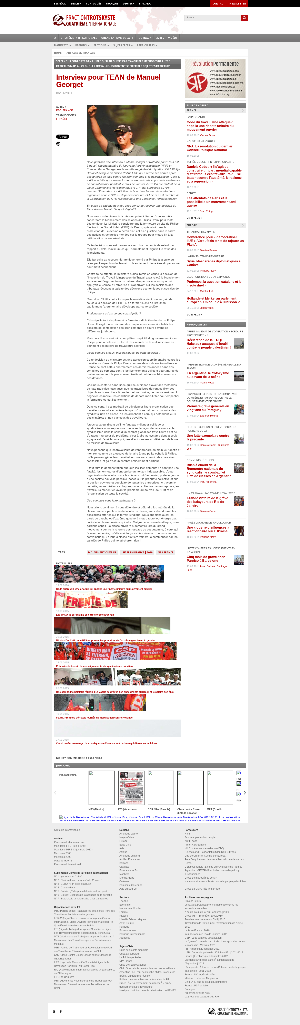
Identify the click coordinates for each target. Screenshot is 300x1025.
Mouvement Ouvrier (102, 552)
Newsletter (237, 3)
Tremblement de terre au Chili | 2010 (205, 919)
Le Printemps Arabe (130, 957)
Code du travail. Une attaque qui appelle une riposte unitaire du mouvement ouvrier (104, 589)
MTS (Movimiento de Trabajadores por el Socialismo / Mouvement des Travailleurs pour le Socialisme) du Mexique (83, 940)
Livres (160, 38)
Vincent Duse (207, 135)
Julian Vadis (206, 307)
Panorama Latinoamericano (69, 842)
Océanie (124, 881)
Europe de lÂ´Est (128, 870)
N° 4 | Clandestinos (65, 887)
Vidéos (172, 38)
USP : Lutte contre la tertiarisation (203, 937)
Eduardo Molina (209, 415)
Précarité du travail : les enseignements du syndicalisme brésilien (94, 666)
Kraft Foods (191, 841)
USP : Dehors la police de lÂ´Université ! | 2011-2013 (214, 952)
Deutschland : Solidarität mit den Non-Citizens (210, 852)
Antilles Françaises (129, 859)
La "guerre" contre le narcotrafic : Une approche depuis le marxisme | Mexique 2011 (215, 943)
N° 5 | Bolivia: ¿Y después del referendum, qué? (80, 891)
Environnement (127, 930)
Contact (218, 3)
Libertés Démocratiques (132, 919)
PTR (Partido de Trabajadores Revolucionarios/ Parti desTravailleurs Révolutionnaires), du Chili (83, 949)
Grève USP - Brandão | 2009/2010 (204, 915)
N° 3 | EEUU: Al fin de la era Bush (72, 883)
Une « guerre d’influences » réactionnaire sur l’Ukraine (208, 529)
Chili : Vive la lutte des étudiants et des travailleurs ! (147, 968)
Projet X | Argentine (195, 844)
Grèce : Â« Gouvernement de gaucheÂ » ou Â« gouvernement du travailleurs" (145, 985)
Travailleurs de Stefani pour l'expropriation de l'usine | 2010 (214, 925)
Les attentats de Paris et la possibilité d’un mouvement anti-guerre (212, 201)
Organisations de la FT (117, 38)
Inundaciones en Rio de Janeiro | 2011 (206, 934)
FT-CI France (64, 110)
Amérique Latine (128, 833)
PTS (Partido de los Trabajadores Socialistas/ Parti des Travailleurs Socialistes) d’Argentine (84, 912)
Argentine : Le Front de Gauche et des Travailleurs (147, 972)
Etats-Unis (125, 844)
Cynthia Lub (206, 291)
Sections (100, 45)
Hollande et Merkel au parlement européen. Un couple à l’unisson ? (213, 300)
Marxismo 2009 (62, 857)
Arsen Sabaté (207, 566)
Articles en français (81, 53)
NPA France (165, 552)
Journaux (144, 38)
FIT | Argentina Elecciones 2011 (202, 948)
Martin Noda (207, 382)
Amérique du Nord (129, 855)
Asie (121, 848)
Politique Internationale (132, 934)
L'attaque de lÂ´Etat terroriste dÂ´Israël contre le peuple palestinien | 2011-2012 (215, 969)
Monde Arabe (126, 877)
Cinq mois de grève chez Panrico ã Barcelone (206, 558)
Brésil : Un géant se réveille (134, 975)
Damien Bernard (209, 250)
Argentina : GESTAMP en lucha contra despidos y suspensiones (212, 872)
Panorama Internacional (67, 864)
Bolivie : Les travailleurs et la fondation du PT (144, 979)
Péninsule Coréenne (130, 885)
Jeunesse (124, 937)
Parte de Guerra (63, 860)
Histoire (123, 915)
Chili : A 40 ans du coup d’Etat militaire (206, 981)
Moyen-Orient (126, 837)
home (55, 38)
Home (58, 53)
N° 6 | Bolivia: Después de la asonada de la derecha (83, 895)
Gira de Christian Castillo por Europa (205, 855)
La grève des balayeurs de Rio (202, 996)
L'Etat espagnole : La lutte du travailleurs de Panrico (213, 866)
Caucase (124, 866)
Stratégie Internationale (79, 38)
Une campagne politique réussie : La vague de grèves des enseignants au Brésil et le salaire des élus (115, 692)
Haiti (187, 833)
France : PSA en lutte (196, 985)
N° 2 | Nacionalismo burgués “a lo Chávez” (77, 880)
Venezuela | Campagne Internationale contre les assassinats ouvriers (211, 906)
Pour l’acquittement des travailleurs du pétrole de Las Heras (214, 861)
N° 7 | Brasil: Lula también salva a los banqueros (81, 898)
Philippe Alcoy (208, 270)
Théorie (123, 901)
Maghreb (124, 874)
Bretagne (190, 989)
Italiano (145, 3)
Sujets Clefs (121, 45)
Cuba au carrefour (129, 953)
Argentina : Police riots (197, 993)
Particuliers (145, 45)
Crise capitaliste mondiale (133, 950)
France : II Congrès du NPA (200, 974)
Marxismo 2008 (62, 853)
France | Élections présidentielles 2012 (206, 956)
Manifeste (61, 45)
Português (93, 3)
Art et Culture (126, 923)
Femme (123, 912)
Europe (123, 841)
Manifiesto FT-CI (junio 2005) (70, 846)
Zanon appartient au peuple (200, 837)
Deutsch (128, 3)
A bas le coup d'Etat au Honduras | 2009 (207, 912)
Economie (125, 904)
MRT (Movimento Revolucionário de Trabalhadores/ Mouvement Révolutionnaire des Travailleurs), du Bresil (83, 984)
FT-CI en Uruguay (64, 977)
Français (112, 3)
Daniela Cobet (208, 445)
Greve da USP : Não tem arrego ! (203, 888)
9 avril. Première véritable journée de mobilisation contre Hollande (94, 717)
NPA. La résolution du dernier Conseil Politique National (209, 148)
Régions (81, 45)
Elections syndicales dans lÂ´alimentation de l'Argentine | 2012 (209, 961)
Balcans (123, 863)
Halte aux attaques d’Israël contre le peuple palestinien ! (215, 883)
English (75, 3)
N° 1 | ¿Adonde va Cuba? (68, 876)
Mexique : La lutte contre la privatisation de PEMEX (147, 990)
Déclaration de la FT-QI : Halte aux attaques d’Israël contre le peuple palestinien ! (209, 343)
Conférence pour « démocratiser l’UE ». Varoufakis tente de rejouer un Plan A (215, 240)
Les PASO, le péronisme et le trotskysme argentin (85, 614)
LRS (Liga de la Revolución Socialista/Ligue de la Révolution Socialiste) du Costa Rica (81, 964)
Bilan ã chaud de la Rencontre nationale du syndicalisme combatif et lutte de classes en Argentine (209, 470)
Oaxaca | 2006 (193, 901)
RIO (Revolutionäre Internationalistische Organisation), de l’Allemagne (84, 971)
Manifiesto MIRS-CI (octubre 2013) (73, 849)
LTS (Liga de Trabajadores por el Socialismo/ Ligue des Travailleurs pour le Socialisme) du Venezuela (82, 931)
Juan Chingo (207, 211)
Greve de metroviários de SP (201, 877)
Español (60, 3)
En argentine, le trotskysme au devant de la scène (208, 375)
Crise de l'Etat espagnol (132, 964)
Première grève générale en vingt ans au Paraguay (208, 408)
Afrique (123, 852)
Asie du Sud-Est (128, 888)
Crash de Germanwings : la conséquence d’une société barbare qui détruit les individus (106, 743)
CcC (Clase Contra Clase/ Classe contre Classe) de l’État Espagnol (82, 957)
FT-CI (150, 20)
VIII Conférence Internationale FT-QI (204, 848)
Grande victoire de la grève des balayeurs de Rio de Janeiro (207, 501)
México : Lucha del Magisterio (201, 978)
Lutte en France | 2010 (137, 552)
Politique (124, 926)
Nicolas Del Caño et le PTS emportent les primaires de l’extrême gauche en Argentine (105, 640)
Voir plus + (194, 218)
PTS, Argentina (208, 481)
